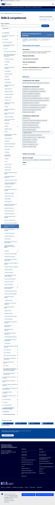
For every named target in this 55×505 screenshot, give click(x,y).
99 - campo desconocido (7, 405)
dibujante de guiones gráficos (29, 112)
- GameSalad (6, 141)
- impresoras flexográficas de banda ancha (9, 177)
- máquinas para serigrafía (9, 193)
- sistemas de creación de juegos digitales (10, 264)
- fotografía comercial (8, 128)
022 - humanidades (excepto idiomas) (8, 362)
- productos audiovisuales (9, 236)
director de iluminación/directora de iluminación (32, 135)
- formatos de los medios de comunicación (9, 120)
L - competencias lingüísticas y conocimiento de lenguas (8, 408)
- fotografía (6, 126)
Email (45, 423)
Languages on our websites (17, 487)
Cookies (26, 487)
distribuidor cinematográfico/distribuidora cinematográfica (34, 91)
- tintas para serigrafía (8, 313)
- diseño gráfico (7, 79)
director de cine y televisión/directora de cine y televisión (34, 107)
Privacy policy (32, 487)
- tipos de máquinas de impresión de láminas (10, 322)
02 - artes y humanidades (7, 42)
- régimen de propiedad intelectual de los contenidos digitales (9, 246)
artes (39, 38)
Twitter (5, 423)
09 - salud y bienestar (6, 399)
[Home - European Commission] (7, 3)
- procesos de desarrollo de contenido (9, 230)
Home (2, 13)
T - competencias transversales (8, 414)
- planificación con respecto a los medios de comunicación (10, 205)
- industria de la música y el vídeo (10, 180)
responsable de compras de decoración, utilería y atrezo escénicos (36, 100)
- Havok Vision (7, 149)
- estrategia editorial (8, 97)
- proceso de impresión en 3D (9, 220)
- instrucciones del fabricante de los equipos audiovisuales (10, 183)
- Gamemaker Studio (8, 138)
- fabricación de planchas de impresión (9, 110)
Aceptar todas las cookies (28, 494)
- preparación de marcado (9, 210)
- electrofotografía (7, 82)
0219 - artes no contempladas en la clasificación (10, 359)
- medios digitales (7, 198)
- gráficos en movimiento (8, 146)
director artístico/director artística (29, 129)
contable (35, 139)
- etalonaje (6, 106)
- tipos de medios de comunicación (8, 326)
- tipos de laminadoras (8, 319)
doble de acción (26, 118)
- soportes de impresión (8, 272)
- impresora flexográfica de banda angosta (10, 173)
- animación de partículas (9, 59)
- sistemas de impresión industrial (10, 266)
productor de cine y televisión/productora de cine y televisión (34, 105)
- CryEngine (6, 76)
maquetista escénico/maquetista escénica (31, 122)
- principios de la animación (9, 213)
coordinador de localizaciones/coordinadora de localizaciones (35, 120)
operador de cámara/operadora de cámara (31, 127)
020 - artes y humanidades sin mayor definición (9, 45)
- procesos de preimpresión (9, 233)
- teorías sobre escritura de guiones (9, 307)
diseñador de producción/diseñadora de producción (33, 98)
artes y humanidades (33, 38)
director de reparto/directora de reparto (30, 125)
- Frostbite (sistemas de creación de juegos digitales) (10, 135)
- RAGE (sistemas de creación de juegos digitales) (10, 242)
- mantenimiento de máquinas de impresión (10, 190)
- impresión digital (7, 167)
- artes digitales (7, 61)
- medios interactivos (8, 201)
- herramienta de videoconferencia (7, 155)
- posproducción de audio (9, 208)
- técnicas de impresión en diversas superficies (9, 288)
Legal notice (39, 487)
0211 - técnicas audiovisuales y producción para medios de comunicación (10, 55)
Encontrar (45, 25)
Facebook (19, 423)
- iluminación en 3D (8, 164)
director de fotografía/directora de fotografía (31, 93)
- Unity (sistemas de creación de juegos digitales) (10, 340)
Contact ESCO (24, 451)
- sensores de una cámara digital (10, 253)
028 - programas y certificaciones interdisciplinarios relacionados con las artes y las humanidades (10, 369)
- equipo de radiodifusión (9, 94)
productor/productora (27, 139)
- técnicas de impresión (8, 284)
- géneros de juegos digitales (9, 143)
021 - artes (5, 48)
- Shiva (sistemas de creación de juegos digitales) (10, 260)
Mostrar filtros (5, 28)
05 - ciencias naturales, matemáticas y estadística (9, 385)
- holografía (6, 158)
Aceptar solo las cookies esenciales (45, 494)
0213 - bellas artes (7, 349)
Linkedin (32, 423)
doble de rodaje (41, 137)
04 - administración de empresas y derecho (8, 381)
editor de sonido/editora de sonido (29, 137)
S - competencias (5, 411)
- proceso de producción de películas (9, 226)
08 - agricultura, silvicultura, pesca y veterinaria (9, 396)
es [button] (53, 4)
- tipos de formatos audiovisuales (10, 316)
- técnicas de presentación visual (10, 291)
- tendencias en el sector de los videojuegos (10, 304)
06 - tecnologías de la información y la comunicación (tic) (9, 389)
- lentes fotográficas (8, 186)
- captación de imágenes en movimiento (9, 68)
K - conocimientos (5, 32)
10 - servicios (4, 402)
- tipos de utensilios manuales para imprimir (10, 334)
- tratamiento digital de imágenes (10, 336)
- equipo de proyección (8, 91)
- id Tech (5, 161)
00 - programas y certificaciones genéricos (8, 36)
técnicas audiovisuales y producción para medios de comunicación (36, 82)
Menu (54, 10)
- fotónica (6, 131)
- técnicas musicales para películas (9, 297)
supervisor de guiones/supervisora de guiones (32, 109)
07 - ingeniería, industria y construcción (7, 392)
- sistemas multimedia (8, 269)
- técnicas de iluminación (9, 281)
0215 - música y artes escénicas (10, 355)
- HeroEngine (6, 152)
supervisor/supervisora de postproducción (31, 95)
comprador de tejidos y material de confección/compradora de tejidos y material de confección (36, 132)
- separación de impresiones (9, 256)
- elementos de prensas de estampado (9, 86)
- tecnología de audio (8, 300)
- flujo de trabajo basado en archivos (9, 114)
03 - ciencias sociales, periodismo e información (9, 377)
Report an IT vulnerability (6, 487)
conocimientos (25, 38)
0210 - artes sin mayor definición (10, 51)
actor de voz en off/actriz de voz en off (30, 144)
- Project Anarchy (7, 238)
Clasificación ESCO (8, 13)
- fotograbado (6, 123)
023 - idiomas (5, 365)
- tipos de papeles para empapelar (8, 330)
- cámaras (6, 64)
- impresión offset (7, 169)
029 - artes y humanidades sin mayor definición (9, 374)
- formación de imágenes (9, 116)
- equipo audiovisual (8, 88)
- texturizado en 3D (7, 310)
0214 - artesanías (7, 352)
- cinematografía (7, 71)
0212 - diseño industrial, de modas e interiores (10, 347)
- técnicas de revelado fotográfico (10, 293)
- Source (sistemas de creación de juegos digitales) (10, 276)
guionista (47, 98)
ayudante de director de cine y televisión (31, 102)
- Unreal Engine (7, 343)
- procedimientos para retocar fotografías (9, 217)
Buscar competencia (5, 23)
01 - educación (5, 39)
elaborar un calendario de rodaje (29, 146)
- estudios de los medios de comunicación (9, 103)
